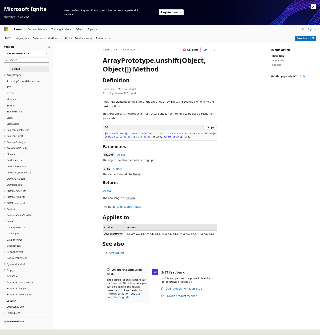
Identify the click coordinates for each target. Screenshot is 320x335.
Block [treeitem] (9, 117)
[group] (160, 135)
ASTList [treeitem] (11, 93)
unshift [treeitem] (16, 69)
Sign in (312, 29)
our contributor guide (123, 295)
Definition (278, 55)
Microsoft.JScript (127, 89)
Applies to (278, 60)
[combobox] (26, 53)
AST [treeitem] (9, 87)
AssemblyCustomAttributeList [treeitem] (23, 81)
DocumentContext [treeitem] (17, 257)
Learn (106, 49)
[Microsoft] (6, 29)
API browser (129, 49)
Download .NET (305, 38)
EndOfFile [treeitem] (12, 276)
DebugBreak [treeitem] (13, 245)
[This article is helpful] (300, 76)
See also (277, 64)
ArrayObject (116, 253)
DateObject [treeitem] (13, 233)
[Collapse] (49, 46)
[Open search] (303, 29)
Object (121, 155)
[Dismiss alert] (313, 6)
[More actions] (214, 49)
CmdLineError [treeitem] (14, 160)
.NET (116, 49)
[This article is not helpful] (304, 76)
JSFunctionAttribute (129, 207)
